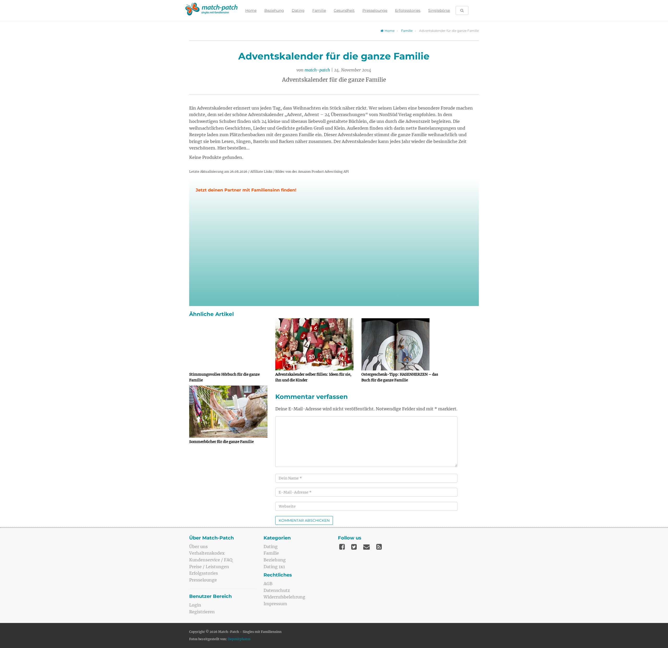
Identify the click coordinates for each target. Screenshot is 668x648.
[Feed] (379, 547)
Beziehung (274, 10)
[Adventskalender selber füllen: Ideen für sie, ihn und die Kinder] (314, 344)
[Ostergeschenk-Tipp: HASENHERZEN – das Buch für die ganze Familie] (400, 344)
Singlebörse (439, 10)
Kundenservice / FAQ (210, 559)
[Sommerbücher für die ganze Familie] (228, 412)
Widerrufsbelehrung (284, 596)
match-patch (317, 70)
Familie (319, 10)
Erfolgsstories (407, 10)
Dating (298, 10)
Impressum (275, 603)
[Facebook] (342, 547)
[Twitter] (354, 547)
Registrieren (202, 611)
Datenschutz (277, 590)
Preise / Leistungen (209, 566)
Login (195, 605)
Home (251, 10)
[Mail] (366, 547)
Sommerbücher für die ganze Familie (221, 442)
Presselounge (374, 10)
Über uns (198, 546)
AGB (268, 583)
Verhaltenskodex (207, 553)
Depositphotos (239, 639)
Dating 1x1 (274, 566)
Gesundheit (344, 10)
